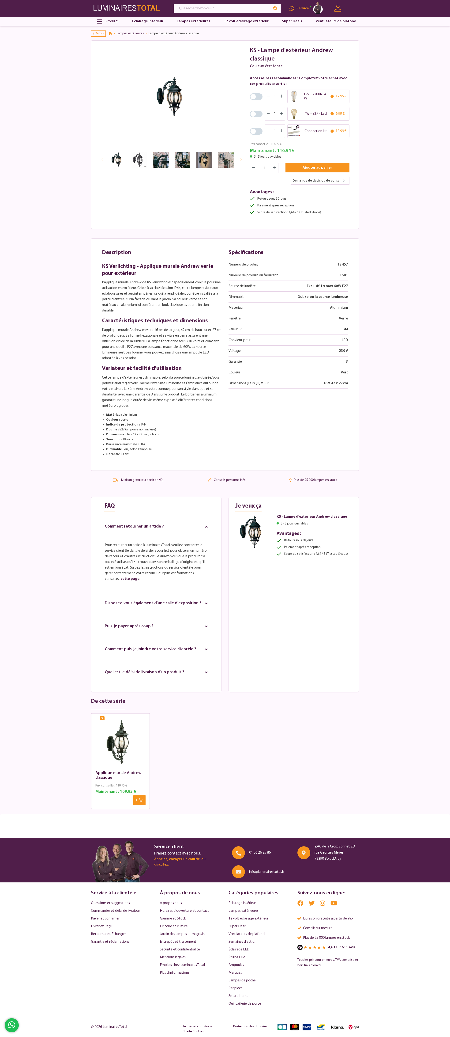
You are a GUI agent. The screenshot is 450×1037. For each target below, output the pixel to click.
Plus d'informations (174, 973)
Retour (99, 33)
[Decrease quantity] (253, 168)
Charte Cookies (193, 1031)
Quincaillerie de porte (245, 1004)
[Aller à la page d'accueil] (128, 8)
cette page (129, 579)
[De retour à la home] (112, 33)
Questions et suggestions (110, 903)
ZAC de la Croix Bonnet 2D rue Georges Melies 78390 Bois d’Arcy (335, 853)
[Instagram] (323, 904)
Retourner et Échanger (108, 934)
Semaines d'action (242, 942)
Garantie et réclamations (110, 942)
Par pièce (236, 988)
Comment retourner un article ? (134, 526)
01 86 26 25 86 (260, 853)
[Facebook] (300, 904)
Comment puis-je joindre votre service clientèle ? (150, 649)
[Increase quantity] (274, 168)
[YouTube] (333, 904)
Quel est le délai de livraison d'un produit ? (144, 672)
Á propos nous (171, 903)
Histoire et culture (174, 926)
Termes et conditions (197, 1026)
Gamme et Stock (173, 918)
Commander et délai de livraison (115, 911)
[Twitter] (312, 904)
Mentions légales (173, 957)
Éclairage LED (239, 949)
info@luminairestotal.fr (267, 872)
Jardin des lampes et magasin (182, 934)
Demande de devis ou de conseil (316, 180)
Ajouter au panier (317, 168)
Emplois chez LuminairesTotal (182, 965)
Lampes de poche (242, 980)
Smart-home (238, 996)
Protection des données (250, 1026)
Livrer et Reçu (101, 926)
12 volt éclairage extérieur (248, 918)
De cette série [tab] (108, 701)
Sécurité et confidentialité (180, 949)
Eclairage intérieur (242, 903)
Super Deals (238, 926)
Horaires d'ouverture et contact (184, 911)
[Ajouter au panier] (139, 800)
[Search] (275, 8)
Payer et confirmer (105, 918)
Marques (235, 973)
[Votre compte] (338, 8)
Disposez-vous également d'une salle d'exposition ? (153, 603)
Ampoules (236, 965)
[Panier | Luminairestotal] (353, 8)
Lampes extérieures (244, 911)
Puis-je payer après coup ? (129, 626)
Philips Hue (237, 957)
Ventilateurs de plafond (247, 934)
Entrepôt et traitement (178, 942)
